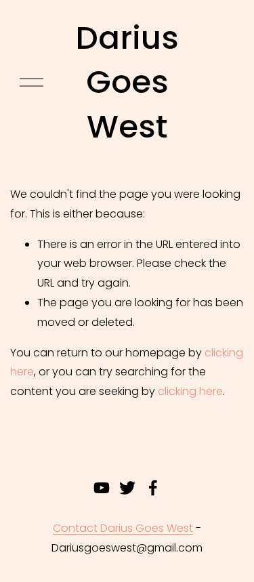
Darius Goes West (127, 82)
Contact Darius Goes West (123, 528)
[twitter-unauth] (127, 488)
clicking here (190, 391)
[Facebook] (153, 488)
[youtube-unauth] (101, 488)
